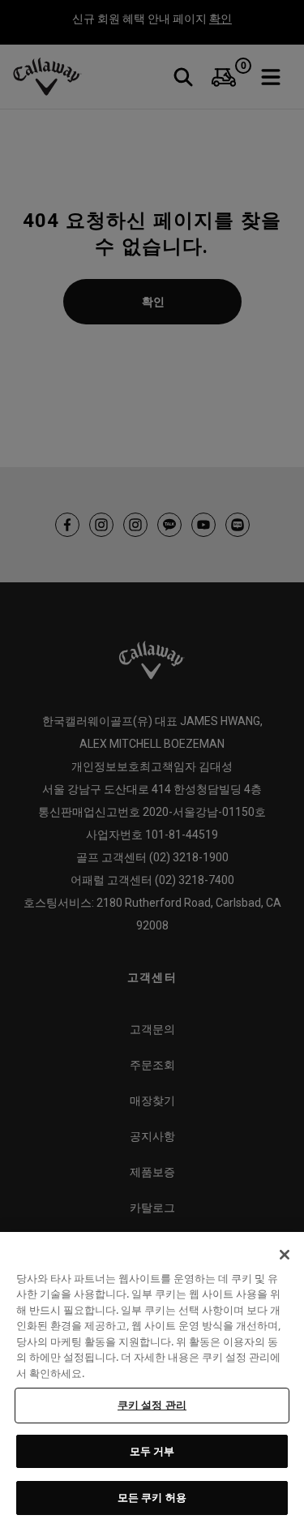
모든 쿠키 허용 (152, 1497)
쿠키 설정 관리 (152, 1404)
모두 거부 (152, 1451)
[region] (152, 1380)
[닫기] (284, 1255)
